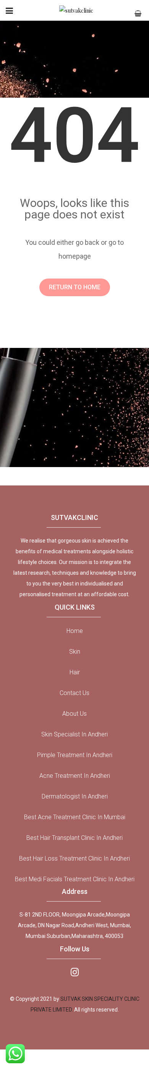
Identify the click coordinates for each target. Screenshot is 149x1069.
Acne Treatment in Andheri (74, 775)
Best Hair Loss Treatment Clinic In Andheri (74, 858)
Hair (75, 672)
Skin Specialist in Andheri (74, 734)
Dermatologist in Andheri (75, 796)
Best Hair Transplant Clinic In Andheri (74, 837)
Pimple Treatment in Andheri (74, 755)
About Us (74, 713)
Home (74, 631)
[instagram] (75, 971)
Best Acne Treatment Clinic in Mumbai (74, 817)
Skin (74, 651)
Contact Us (74, 693)
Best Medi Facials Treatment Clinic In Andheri (74, 879)
